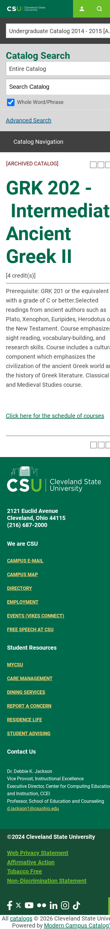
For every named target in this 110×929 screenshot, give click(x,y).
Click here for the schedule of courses (55, 415)
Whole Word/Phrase (40, 102)
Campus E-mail (25, 561)
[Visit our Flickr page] (41, 905)
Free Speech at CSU (30, 629)
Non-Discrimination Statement (47, 880)
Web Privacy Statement (37, 852)
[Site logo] (26, 8)
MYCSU (15, 665)
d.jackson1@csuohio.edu (33, 808)
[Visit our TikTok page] (76, 905)
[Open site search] (99, 9)
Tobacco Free (24, 871)
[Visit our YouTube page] (29, 905)
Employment (22, 602)
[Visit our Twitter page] (18, 905)
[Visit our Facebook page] (9, 905)
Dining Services (26, 692)
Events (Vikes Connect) (35, 616)
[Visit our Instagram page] (65, 905)
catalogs (21, 918)
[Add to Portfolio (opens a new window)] (93, 165)
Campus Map (22, 574)
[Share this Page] (101, 165)
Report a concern (29, 706)
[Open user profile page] (82, 9)
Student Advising (28, 733)
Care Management (30, 678)
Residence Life (24, 720)
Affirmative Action (31, 862)
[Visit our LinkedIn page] (53, 905)
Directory (19, 588)
